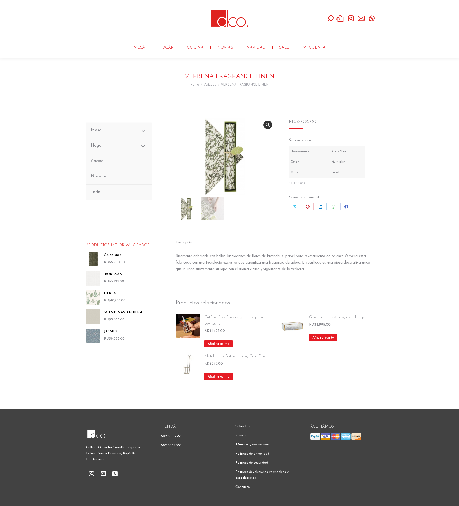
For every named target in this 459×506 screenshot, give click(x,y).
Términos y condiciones (252, 444)
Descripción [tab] (184, 242)
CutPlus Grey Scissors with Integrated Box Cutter (234, 320)
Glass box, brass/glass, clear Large (337, 317)
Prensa (240, 435)
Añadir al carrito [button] (218, 344)
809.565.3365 (171, 436)
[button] (267, 125)
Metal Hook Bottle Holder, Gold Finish (235, 356)
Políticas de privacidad (252, 454)
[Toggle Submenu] (143, 130)
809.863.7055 (171, 445)
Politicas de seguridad (251, 463)
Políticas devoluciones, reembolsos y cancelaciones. (262, 475)
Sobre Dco (243, 426)
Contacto (242, 487)
